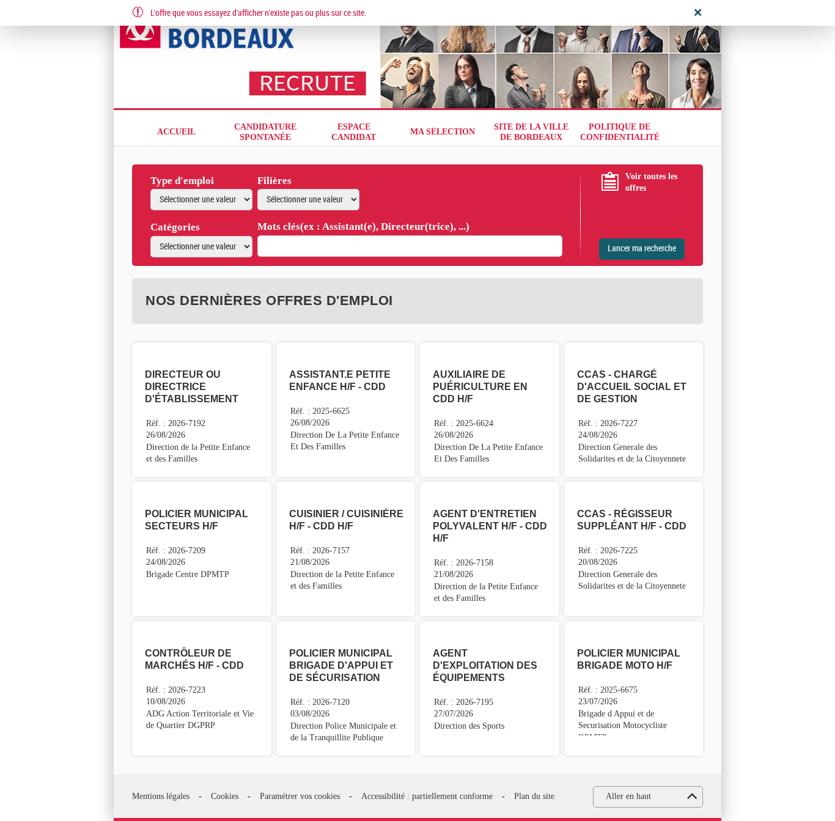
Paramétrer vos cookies (300, 796)
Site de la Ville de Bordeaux (531, 132)
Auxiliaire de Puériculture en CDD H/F (480, 386)
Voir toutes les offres (651, 182)
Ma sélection (442, 131)
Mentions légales (160, 796)
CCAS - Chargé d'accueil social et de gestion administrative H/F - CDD (631, 399)
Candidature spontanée (265, 132)
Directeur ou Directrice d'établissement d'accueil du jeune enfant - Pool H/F (198, 399)
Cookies (224, 796)
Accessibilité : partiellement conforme (427, 796)
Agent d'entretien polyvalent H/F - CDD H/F (490, 526)
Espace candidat (353, 132)
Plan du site (534, 796)
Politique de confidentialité (619, 132)
